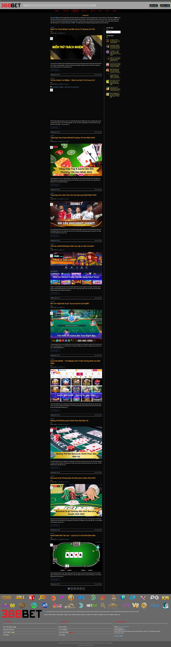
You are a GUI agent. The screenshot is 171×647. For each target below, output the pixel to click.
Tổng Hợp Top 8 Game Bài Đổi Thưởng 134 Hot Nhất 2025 (72, 138)
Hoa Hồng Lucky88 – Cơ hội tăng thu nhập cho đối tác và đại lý (115, 47)
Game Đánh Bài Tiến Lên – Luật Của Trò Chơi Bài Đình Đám (73, 535)
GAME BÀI (75, 11)
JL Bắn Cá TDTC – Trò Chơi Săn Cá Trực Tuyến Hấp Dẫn (115, 41)
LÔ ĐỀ (107, 11)
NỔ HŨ (114, 11)
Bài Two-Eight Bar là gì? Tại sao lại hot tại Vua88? (69, 304)
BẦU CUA (84, 11)
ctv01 (63, 33)
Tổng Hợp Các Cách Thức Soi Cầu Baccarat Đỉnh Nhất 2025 (73, 195)
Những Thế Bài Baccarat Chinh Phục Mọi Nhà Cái (69, 421)
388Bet (45, 611)
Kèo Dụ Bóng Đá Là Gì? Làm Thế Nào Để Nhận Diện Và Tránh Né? (115, 95)
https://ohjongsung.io (124, 626)
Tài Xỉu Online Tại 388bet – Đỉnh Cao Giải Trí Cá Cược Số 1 (72, 80)
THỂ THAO (66, 11)
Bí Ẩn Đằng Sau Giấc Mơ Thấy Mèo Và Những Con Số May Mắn (115, 82)
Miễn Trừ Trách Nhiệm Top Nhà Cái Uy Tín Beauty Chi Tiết (72, 29)
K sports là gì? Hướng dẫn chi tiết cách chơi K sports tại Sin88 (115, 65)
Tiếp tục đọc (55, 70)
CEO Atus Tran (65, 84)
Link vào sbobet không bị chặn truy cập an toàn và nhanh (72, 246)
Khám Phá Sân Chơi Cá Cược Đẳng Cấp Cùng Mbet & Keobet (115, 71)
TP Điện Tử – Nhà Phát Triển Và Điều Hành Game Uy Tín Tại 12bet (115, 53)
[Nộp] (95, 5)
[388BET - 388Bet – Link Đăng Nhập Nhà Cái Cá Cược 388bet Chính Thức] (11, 5)
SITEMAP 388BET (118, 636)
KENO (100, 11)
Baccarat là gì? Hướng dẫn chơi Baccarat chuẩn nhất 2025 (72, 478)
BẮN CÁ (93, 11)
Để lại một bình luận (98, 74)
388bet (57, 11)
